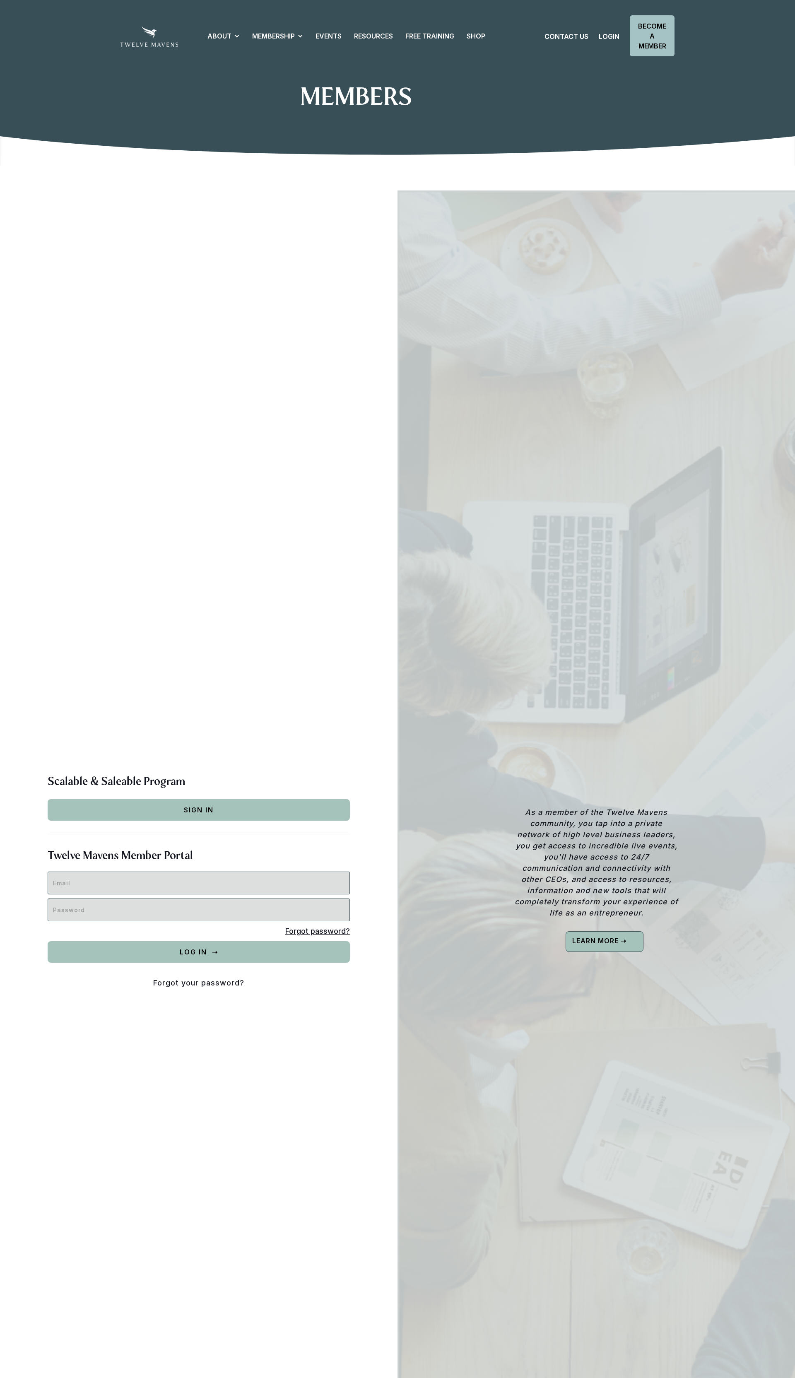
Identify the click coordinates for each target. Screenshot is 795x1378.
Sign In (199, 810)
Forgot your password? (198, 982)
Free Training (429, 36)
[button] (219, 36)
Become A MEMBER (652, 36)
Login (609, 36)
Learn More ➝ (599, 941)
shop (476, 36)
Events (329, 36)
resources (373, 36)
